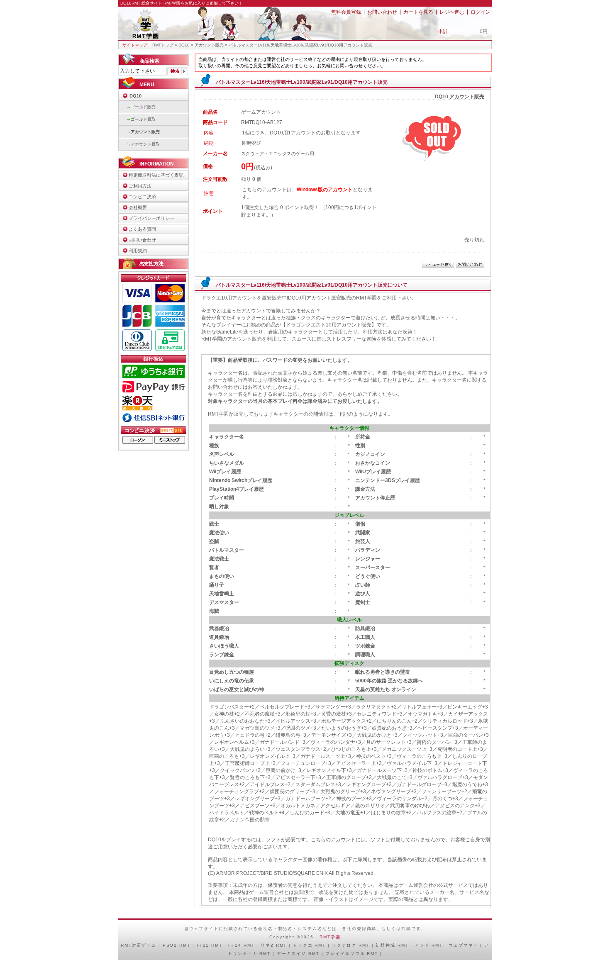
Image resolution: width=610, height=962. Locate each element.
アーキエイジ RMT (298, 953)
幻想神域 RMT (392, 945)
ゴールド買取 (143, 119)
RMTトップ (162, 45)
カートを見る (418, 12)
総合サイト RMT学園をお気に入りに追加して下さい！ (192, 3)
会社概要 (138, 207)
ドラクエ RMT (309, 945)
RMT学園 (330, 937)
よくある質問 (142, 228)
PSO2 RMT (176, 945)
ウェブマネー (463, 945)
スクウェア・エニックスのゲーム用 (277, 153)
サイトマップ (134, 45)
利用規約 (138, 250)
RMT (126, 945)
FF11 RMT (209, 945)
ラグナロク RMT (351, 945)
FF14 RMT (241, 945)
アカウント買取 (145, 144)
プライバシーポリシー (151, 218)
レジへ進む (451, 12)
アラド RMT (428, 945)
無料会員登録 (346, 12)
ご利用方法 (140, 185)
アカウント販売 (209, 45)
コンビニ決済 (142, 196)
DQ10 (184, 45)
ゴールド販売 (143, 107)
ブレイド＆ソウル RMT (351, 953)
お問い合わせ (382, 12)
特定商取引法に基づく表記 (156, 175)
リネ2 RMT (274, 945)
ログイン (480, 12)
